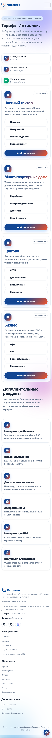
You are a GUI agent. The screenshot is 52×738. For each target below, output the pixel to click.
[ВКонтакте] (4, 624)
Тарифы (4, 666)
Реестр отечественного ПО (13, 654)
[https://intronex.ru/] (10, 5)
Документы (6, 679)
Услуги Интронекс (9, 649)
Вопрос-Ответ (7, 683)
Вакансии (5, 641)
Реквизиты (6, 645)
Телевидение (7, 670)
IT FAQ (4, 687)
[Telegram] (11, 624)
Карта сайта (6, 709)
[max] (18, 624)
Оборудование (8, 692)
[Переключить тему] (47, 733)
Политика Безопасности (12, 713)
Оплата (4, 675)
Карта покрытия (8, 704)
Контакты (5, 636)
